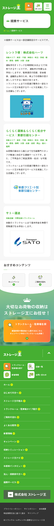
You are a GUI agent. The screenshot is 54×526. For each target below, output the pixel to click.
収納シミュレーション (14, 449)
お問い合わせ (41, 374)
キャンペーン (10, 441)
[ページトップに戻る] (49, 353)
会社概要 (42, 508)
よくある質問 (10, 425)
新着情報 (15, 374)
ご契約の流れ (10, 417)
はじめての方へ (11, 392)
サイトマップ (33, 513)
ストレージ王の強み (13, 400)
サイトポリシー (30, 508)
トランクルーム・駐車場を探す (19, 366)
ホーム (6, 30)
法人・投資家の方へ (13, 474)
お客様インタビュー (13, 465)
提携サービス (10, 482)
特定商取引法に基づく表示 (14, 513)
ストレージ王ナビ (12, 457)
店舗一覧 (39, 366)
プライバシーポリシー (13, 508)
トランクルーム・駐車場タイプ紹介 (20, 408)
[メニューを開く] (48, 7)
